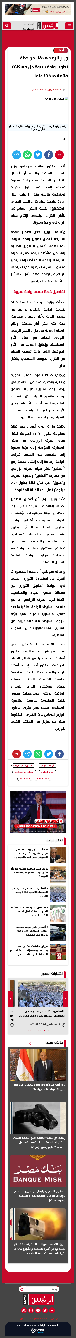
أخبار (60, 50)
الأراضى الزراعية (47, 765)
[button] (48, 1030)
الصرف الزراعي (47, 772)
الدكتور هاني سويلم (23, 765)
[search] (7, 25)
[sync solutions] (38, 1331)
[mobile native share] (16, 754)
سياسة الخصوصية (38, 1319)
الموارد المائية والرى (24, 772)
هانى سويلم (43, 778)
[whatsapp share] (27, 154)
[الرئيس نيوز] (38, 1299)
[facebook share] (48, 154)
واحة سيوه (24, 778)
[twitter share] (38, 154)
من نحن (54, 1319)
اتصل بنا (21, 1319)
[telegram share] (16, 154)
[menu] (69, 25)
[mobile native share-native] (59, 154)
